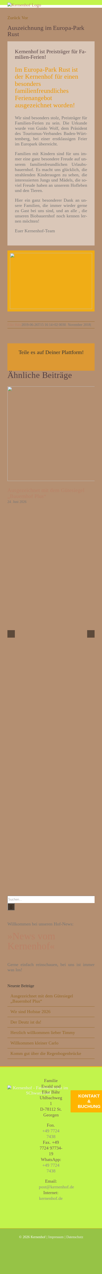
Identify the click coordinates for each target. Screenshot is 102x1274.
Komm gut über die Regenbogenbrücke (45, 1053)
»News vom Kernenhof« (31, 941)
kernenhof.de (51, 1198)
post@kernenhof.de (56, 1186)
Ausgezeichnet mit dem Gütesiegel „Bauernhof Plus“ (45, 493)
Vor (25, 17)
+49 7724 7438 (50, 1133)
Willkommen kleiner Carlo (34, 1042)
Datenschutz (74, 1237)
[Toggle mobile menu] (93, 5)
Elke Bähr (14, 325)
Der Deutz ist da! (25, 1022)
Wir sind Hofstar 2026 (30, 1011)
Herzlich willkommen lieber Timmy (42, 1032)
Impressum (56, 1237)
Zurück (13, 17)
